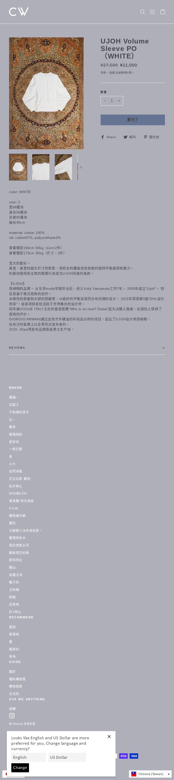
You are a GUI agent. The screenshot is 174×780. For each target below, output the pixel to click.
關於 (12, 671)
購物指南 (15, 686)
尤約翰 (14, 589)
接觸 (12, 708)
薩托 (12, 523)
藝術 (12, 627)
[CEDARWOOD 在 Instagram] (11, 715)
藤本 (12, 427)
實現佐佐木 (17, 538)
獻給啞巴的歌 (19, 552)
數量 (104, 92)
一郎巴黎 (15, 449)
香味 (12, 656)
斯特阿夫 (15, 560)
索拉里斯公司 (19, 545)
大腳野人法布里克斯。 (26, 530)
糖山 (12, 567)
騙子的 (14, 582)
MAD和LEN (18, 493)
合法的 (14, 694)
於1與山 (15, 612)
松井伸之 (15, 486)
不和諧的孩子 (19, 412)
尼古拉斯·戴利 (19, 478)
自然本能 (15, 471)
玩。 (12, 419)
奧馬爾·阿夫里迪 (21, 501)
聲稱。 (14, 397)
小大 (12, 464)
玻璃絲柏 (15, 434)
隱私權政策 (17, 679)
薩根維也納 (17, 515)
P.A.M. (14, 508)
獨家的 (14, 649)
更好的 (14, 442)
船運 (112, 72)
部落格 (14, 634)
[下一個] (81, 167)
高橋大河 (15, 575)
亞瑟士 (14, 404)
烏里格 (14, 604)
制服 (12, 597)
